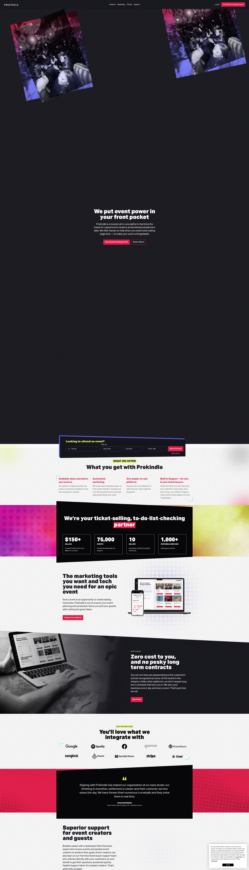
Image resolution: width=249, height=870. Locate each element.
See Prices (136, 699)
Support (137, 4)
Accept (228, 865)
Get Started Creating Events (233, 4)
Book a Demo (138, 242)
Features (112, 4)
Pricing (129, 4)
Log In (217, 4)
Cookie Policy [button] (239, 857)
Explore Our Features (73, 617)
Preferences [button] (214, 861)
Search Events (175, 449)
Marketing (121, 4)
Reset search (175, 453)
